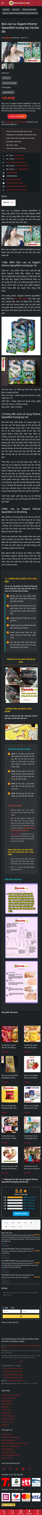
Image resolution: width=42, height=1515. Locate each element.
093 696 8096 (21, 122)
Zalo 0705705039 (21, 166)
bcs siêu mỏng (21, 298)
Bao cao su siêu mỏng (9, 83)
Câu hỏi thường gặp (8, 1440)
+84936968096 (11, 173)
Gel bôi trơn (5, 1425)
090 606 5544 (9, 122)
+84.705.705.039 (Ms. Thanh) (13, 1371)
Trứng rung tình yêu (8, 1419)
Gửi (21, 1316)
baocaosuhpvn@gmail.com (16, 162)
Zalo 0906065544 (21, 169)
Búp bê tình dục (6, 1404)
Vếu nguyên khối (7, 1401)
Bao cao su (6, 78)
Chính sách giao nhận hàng (10, 1455)
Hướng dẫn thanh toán (9, 1452)
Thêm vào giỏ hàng (17, 116)
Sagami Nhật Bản (8, 92)
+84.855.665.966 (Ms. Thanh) (13, 1377)
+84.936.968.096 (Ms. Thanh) (13, 1374)
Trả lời (4, 1244)
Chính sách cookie (7, 1458)
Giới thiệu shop (6, 1434)
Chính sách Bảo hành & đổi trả (11, 1446)
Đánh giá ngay (21, 1214)
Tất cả (6, 1223)
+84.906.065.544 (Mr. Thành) (13, 1368)
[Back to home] (19, 3)
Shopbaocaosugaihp (13, 179)
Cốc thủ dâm (6, 1410)
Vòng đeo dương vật (8, 1416)
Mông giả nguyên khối (8, 1398)
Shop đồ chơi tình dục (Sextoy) (11, 1395)
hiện (12, 202)
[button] (3, 3)
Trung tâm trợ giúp (7, 1449)
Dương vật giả (6, 1413)
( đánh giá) (15, 38)
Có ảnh (21, 1226)
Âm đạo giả (5, 1407)
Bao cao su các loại (8, 1422)
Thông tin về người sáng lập (10, 1437)
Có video (12, 1226)
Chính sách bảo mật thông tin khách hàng (15, 1443)
